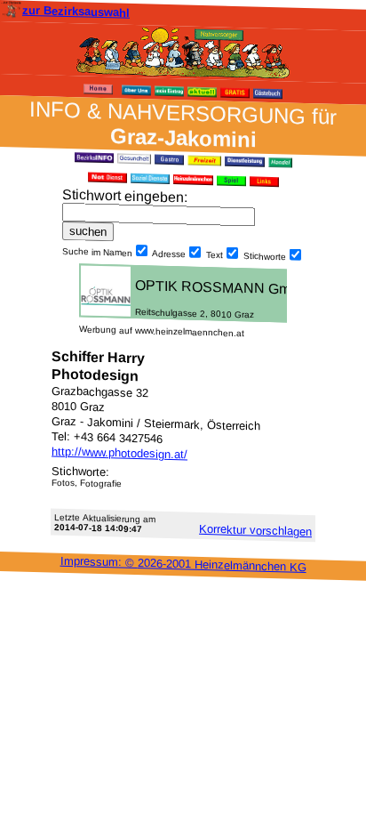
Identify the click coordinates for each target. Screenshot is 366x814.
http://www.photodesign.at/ (119, 453)
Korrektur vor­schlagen (255, 530)
